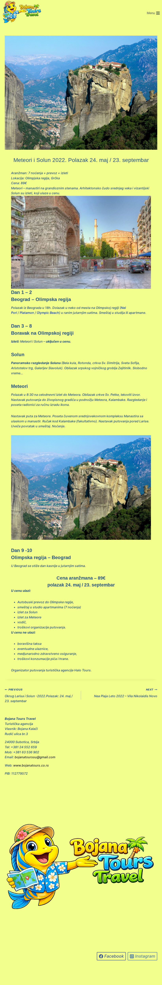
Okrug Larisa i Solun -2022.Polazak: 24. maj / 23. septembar (39, 695)
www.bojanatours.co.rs (31, 765)
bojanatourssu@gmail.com (35, 757)
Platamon (27, 313)
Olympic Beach (48, 313)
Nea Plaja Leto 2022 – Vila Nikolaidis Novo (125, 693)
